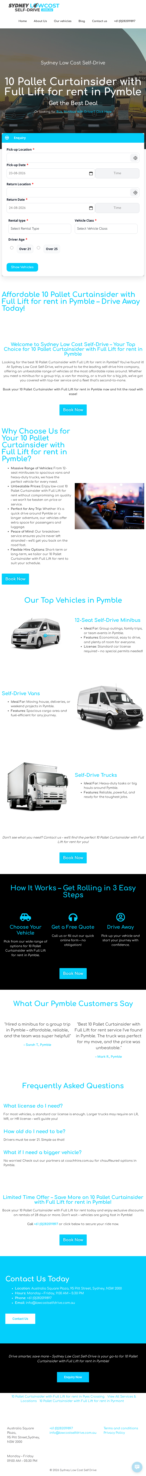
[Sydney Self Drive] (34, 7)
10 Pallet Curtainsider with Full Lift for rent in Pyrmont (82, 1401)
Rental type (18, 220)
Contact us (99, 21)
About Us (40, 21)
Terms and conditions (121, 1428)
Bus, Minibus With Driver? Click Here (84, 111)
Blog (82, 21)
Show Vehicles (22, 267)
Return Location (20, 184)
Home (23, 21)
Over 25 (52, 249)
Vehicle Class (86, 220)
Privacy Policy (114, 1432)
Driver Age (17, 239)
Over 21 (25, 249)
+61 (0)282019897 (124, 21)
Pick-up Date (17, 165)
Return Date (17, 200)
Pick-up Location (20, 149)
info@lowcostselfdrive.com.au (73, 1432)
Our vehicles (62, 21)
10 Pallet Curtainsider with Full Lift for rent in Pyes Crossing (58, 1396)
